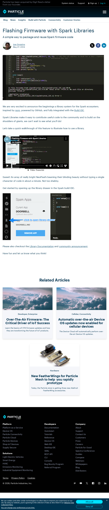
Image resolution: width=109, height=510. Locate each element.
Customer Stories (71, 20)
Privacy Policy (18, 478)
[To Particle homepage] (13, 11)
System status (68, 3)
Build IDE (79, 110)
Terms (5, 478)
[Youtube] (81, 483)
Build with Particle (37, 20)
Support (81, 3)
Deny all (89, 506)
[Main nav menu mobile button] (104, 12)
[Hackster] (75, 483)
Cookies (31, 478)
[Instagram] (99, 483)
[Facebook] (93, 483)
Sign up (93, 3)
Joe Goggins (19, 44)
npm (17, 110)
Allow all (89, 502)
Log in (102, 3)
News (13, 20)
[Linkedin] (105, 483)
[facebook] (98, 45)
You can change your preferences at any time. (18, 508)
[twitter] (92, 45)
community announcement (73, 246)
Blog (5, 20)
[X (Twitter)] (87, 483)
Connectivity (55, 20)
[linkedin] (104, 45)
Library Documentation (42, 246)
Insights (22, 20)
